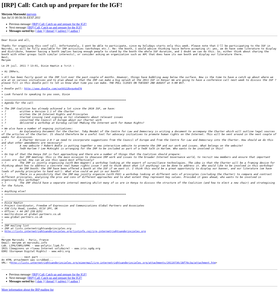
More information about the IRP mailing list (28, 289)
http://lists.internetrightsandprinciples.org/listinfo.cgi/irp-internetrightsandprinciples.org (75, 231)
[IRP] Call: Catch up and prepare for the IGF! (59, 24)
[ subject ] (62, 31)
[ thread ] (50, 31)
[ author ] (74, 31)
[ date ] (39, 31)
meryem (31, 14)
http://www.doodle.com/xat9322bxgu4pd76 (53, 88)
